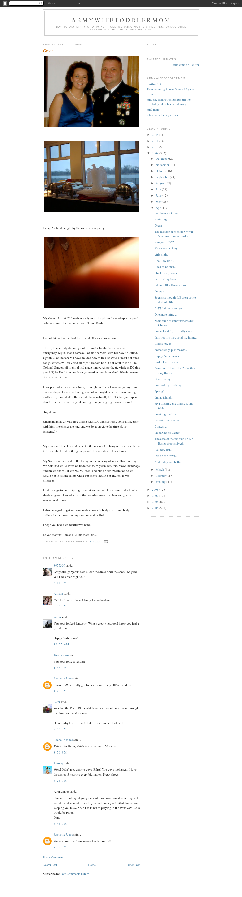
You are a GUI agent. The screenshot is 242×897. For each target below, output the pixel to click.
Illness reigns (163, 343)
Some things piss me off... (171, 350)
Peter (57, 702)
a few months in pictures (162, 115)
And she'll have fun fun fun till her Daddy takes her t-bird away (169, 101)
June (159, 195)
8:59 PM (60, 752)
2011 (155, 141)
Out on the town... (166, 456)
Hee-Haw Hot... (164, 260)
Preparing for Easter (167, 432)
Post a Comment (53, 857)
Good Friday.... (164, 379)
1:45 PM (60, 667)
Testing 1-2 (154, 84)
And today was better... (169, 462)
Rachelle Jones (63, 678)
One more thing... (166, 314)
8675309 (59, 565)
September (163, 177)
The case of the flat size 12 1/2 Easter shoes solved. (174, 441)
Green (158, 225)
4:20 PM (60, 691)
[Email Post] (106, 541)
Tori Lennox (61, 655)
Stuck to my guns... (167, 273)
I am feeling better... (167, 279)
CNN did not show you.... (170, 308)
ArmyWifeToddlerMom (121, 20)
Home (92, 865)
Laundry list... (163, 449)
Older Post (133, 865)
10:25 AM (61, 644)
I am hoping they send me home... (176, 337)
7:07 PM (60, 847)
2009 (155, 153)
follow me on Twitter (186, 65)
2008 (155, 489)
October (161, 171)
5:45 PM (60, 606)
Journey (59, 763)
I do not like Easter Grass (170, 285)
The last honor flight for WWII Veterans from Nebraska (174, 233)
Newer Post (50, 865)
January (161, 482)
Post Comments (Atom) (75, 873)
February (162, 475)
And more (153, 109)
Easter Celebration (166, 362)
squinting (161, 219)
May (159, 201)
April (159, 208)
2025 (155, 135)
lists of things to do (167, 420)
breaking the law (165, 414)
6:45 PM (60, 823)
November (163, 165)
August (161, 183)
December (162, 158)
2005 (155, 508)
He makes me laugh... (168, 248)
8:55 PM (60, 729)
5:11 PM (60, 583)
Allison (58, 593)
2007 (155, 496)
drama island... (164, 397)
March (160, 469)
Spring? (159, 391)
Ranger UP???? (164, 242)
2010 (155, 147)
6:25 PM (60, 780)
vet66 (57, 617)
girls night (161, 254)
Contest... (161, 426)
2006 (155, 502)
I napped (160, 291)
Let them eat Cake (166, 213)
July (159, 189)
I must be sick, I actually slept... (174, 331)
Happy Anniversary (167, 356)
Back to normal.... (166, 267)
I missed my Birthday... (169, 385)
